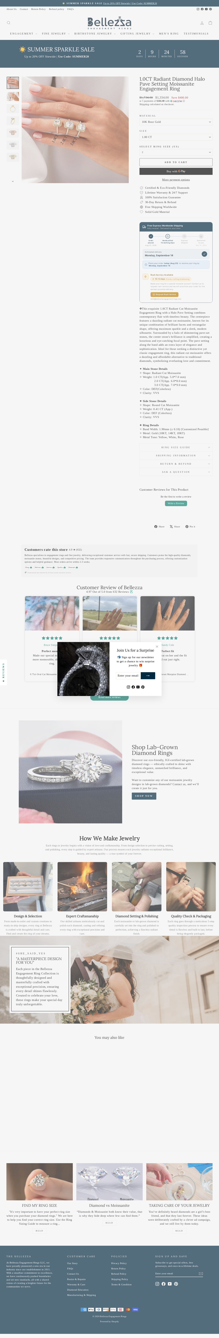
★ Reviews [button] (3, 672)
